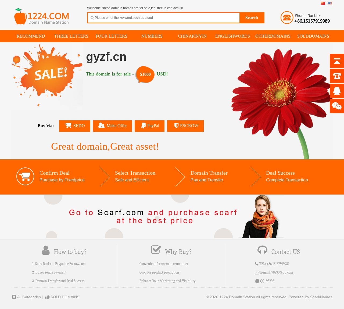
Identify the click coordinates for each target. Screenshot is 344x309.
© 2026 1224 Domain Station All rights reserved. (247, 297)
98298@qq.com (282, 272)
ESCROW (189, 125)
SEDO (79, 125)
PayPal (153, 125)
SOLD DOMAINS (65, 297)
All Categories (29, 297)
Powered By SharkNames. (311, 297)
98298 (270, 281)
